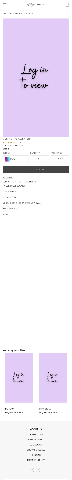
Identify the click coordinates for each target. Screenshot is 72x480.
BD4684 (9, 409)
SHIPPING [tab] (17, 182)
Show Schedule (36, 449)
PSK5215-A (45, 409)
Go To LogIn (36, 169)
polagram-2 (7, 13)
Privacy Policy (36, 460)
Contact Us (36, 434)
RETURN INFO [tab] (30, 182)
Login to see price (14, 412)
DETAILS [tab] (6, 182)
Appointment (36, 439)
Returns (36, 455)
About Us (36, 429)
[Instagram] (32, 470)
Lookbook (36, 444)
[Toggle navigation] (5, 4)
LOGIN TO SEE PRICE (13, 146)
